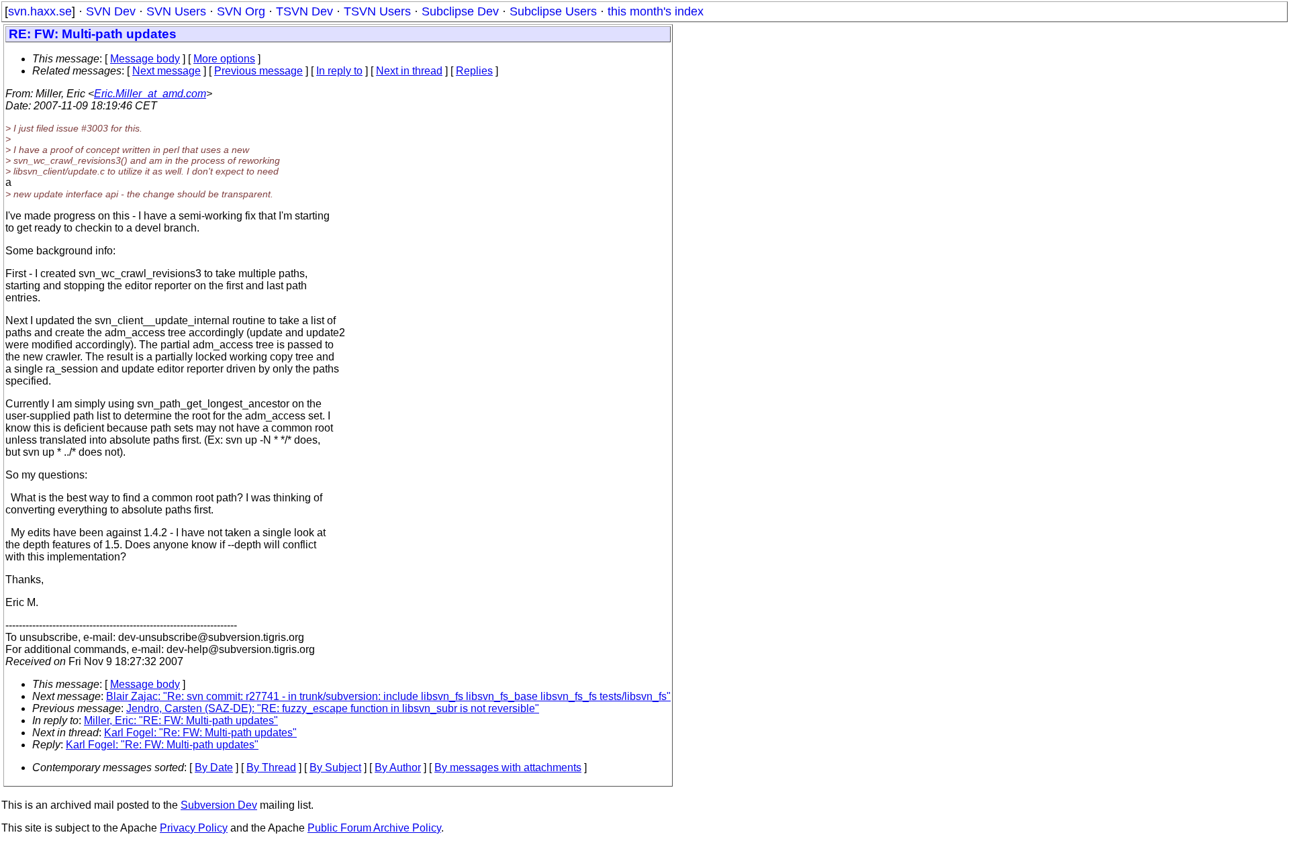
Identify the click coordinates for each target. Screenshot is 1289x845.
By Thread (271, 767)
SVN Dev (111, 11)
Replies (474, 71)
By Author (398, 767)
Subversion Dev (219, 805)
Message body (145, 58)
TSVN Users (377, 11)
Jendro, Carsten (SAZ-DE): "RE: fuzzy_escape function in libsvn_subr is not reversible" (332, 708)
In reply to (339, 71)
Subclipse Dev (460, 11)
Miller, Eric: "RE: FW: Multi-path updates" (181, 720)
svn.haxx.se (40, 11)
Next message (166, 71)
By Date (214, 767)
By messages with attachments (507, 767)
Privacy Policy (194, 828)
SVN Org (241, 11)
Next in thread (409, 71)
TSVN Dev (304, 11)
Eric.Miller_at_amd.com (150, 93)
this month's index (656, 11)
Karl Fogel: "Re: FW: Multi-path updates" (200, 732)
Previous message (258, 71)
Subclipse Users (553, 11)
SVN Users (176, 11)
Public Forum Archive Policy (374, 828)
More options (224, 58)
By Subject (335, 767)
